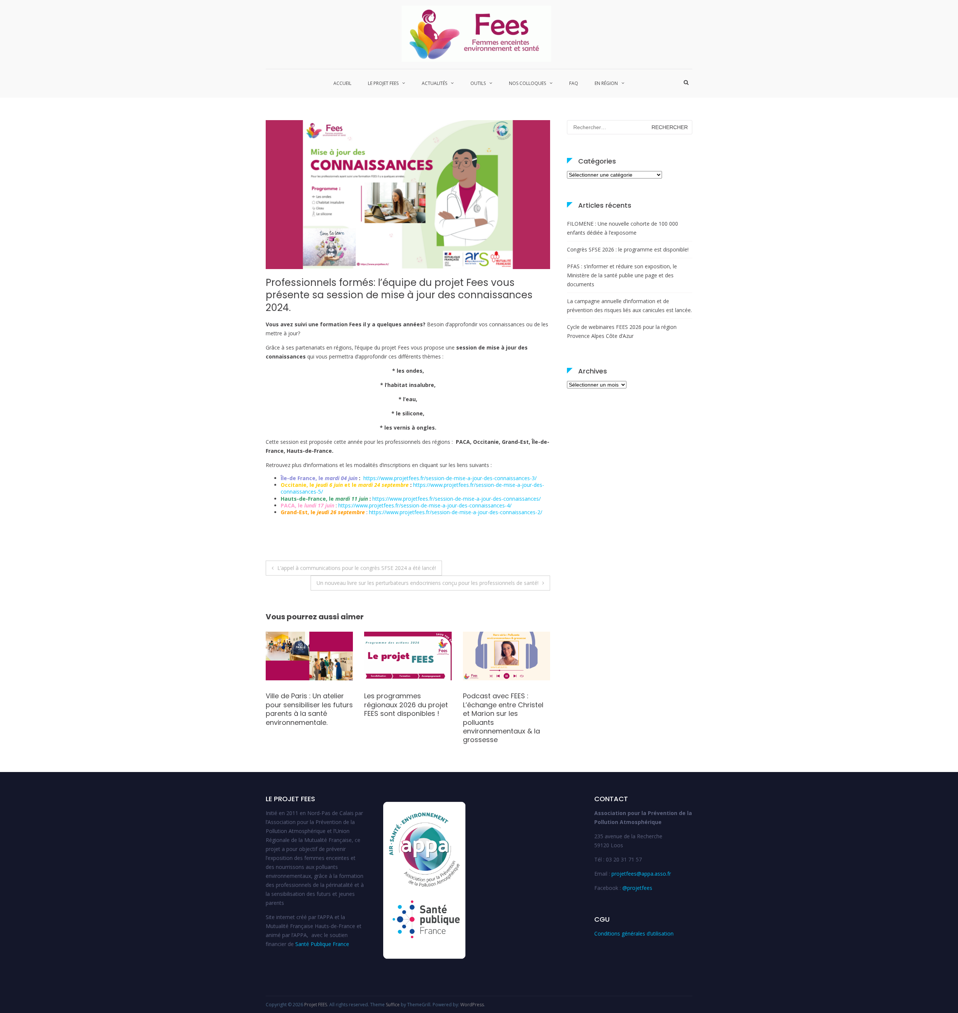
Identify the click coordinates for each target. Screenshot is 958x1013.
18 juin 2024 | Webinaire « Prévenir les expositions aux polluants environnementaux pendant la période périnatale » (504, 717)
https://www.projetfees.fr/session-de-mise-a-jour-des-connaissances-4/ (425, 505)
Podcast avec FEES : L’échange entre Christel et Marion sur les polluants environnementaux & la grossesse (404, 717)
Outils (478, 83)
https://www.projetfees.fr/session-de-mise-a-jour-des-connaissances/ (456, 498)
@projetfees (637, 887)
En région (606, 83)
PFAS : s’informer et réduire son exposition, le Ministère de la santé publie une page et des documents (622, 275)
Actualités (434, 83)
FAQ (573, 83)
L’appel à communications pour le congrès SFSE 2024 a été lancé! (356, 567)
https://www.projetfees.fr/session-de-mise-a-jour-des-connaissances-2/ (455, 512)
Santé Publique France (322, 944)
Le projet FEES (383, 83)
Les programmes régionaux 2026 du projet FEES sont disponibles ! (308, 704)
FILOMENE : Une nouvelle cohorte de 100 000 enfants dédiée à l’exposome (622, 228)
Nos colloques (527, 83)
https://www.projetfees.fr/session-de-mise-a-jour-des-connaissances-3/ (450, 478)
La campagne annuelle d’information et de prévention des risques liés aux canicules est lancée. (629, 306)
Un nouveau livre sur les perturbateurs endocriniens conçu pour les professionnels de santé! (428, 582)
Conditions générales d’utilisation (634, 933)
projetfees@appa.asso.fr (641, 873)
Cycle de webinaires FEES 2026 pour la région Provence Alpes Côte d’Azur (622, 331)
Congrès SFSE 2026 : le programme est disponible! (628, 249)
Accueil (342, 83)
